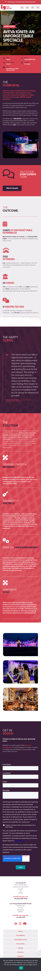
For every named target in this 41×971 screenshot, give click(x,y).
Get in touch (12, 188)
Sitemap (20, 948)
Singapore (21, 956)
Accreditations (20, 935)
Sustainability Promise (20, 939)
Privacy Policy (21, 944)
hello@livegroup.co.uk (20, 896)
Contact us (21, 952)
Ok (21, 968)
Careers (20, 931)
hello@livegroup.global (20, 915)
